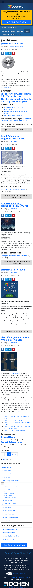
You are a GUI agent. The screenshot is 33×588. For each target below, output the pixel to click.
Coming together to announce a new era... (14, 256)
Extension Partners (9, 493)
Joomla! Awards (7, 500)
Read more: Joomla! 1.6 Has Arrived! (17, 331)
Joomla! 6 (20, 31)
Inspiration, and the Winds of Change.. (13, 189)
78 (9, 454)
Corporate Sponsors (8, 532)
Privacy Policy (24, 565)
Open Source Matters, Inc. (20, 577)
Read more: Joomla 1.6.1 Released (17, 130)
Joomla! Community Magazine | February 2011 (14, 204)
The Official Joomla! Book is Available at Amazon (15, 338)
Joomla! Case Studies (9, 504)
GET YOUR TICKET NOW (16, 22)
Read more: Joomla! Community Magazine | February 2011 (17, 262)
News (27, 31)
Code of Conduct (8, 488)
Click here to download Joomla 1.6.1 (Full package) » (16, 94)
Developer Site (5, 87)
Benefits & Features (8, 31)
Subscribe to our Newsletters (13, 545)
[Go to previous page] (6, 454)
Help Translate (8, 569)
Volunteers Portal (8, 539)
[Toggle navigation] (3, 1)
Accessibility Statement (11, 565)
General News (14, 141)
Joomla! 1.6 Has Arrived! (13, 269)
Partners (6, 492)
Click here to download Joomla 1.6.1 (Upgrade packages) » (16, 100)
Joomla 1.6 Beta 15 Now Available (14, 430)
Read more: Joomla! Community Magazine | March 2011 (17, 196)
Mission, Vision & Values (11, 486)
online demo (27, 119)
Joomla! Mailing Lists (8, 510)
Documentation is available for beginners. (14, 121)
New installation (9, 107)
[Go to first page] (3, 454)
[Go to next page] (12, 454)
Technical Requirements (10, 521)
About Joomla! (12, 28)
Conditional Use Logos (10, 497)
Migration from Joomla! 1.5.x (13, 115)
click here (17, 411)
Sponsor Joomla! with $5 (21, 567)
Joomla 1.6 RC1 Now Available (13, 420)
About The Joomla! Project (10, 481)
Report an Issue (19, 569)
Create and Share (8, 474)
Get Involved (6, 477)
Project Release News (16, 47)
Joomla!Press (16, 373)
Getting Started (7, 470)
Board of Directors (9, 490)
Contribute (5, 35)
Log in (27, 569)
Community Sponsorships (10, 536)
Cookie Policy (8, 567)
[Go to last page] (16, 454)
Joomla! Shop (6, 507)
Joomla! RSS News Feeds (10, 517)
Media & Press (16, 35)
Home (4, 28)
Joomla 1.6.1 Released (12, 43)
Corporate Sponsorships (10, 529)
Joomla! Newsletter (8, 514)
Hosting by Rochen (16, 587)
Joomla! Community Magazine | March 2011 (13, 137)
